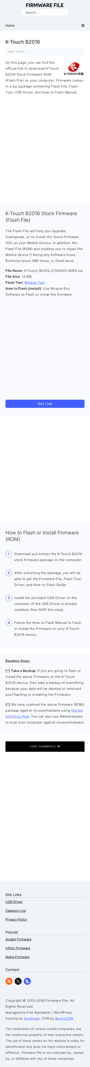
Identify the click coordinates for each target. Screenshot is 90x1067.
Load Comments (43, 746)
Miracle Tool (34, 282)
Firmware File (45, 5)
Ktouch (20, 51)
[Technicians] (27, 983)
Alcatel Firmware (18, 939)
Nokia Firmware (17, 957)
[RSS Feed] (8, 983)
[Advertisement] (45, 148)
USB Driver (14, 902)
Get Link (45, 403)
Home (11, 51)
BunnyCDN (64, 1018)
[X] (18, 983)
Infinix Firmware (17, 948)
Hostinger (32, 1018)
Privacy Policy (16, 919)
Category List (15, 910)
